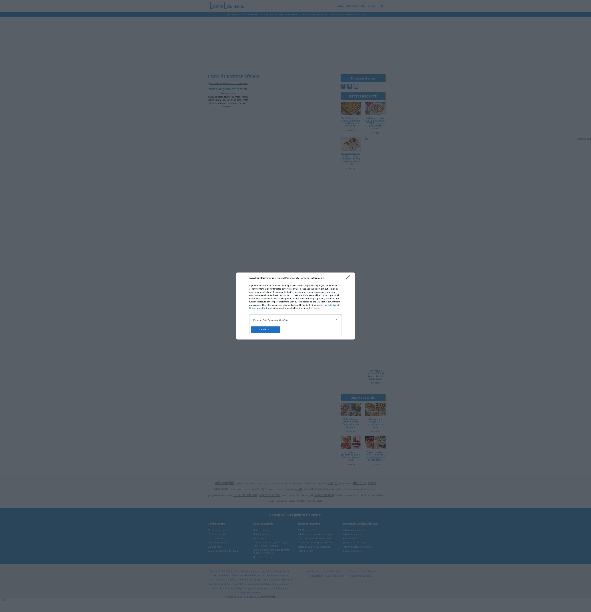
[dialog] (295, 306)
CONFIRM (265, 329)
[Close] (349, 278)
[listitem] (295, 320)
